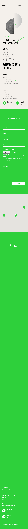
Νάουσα (4, 497)
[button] (16, 215)
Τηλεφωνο (6, 139)
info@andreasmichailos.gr (8, 505)
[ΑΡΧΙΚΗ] (4, 6)
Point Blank (16, 524)
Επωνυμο (5, 133)
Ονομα (5, 128)
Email (4, 145)
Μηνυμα (5, 166)
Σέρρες (4, 499)
